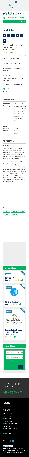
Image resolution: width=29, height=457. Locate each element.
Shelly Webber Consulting (19, 450)
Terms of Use (6, 452)
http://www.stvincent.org (10, 92)
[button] (22, 21)
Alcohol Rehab (8, 421)
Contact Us (7, 436)
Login (8, 7)
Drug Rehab (7, 426)
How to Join (7, 418)
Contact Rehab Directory (10, 428)
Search (20, 367)
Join (12, 7)
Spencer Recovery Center (12, 303)
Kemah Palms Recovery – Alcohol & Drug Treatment (14, 332)
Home (4, 56)
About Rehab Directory (10, 413)
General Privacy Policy (17, 452)
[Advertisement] (14, 193)
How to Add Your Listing (10, 423)
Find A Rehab (7, 416)
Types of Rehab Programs (11, 431)
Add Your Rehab (11, 9)
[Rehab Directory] (14, 15)
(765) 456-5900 (18, 84)
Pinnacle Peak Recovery (10, 279)
